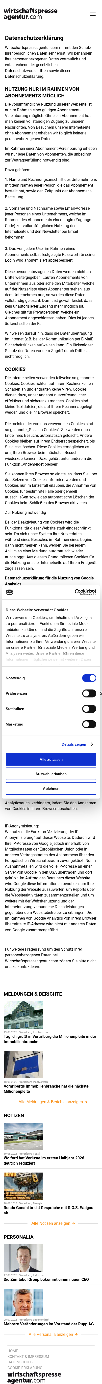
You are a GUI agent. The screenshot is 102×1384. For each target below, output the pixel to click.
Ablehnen (51, 788)
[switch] (89, 693)
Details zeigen (74, 744)
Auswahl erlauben (51, 774)
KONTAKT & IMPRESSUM (28, 1356)
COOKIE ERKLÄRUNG (24, 1368)
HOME (12, 1351)
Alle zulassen (51, 759)
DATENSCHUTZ (20, 1362)
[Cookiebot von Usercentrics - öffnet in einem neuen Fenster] (74, 592)
